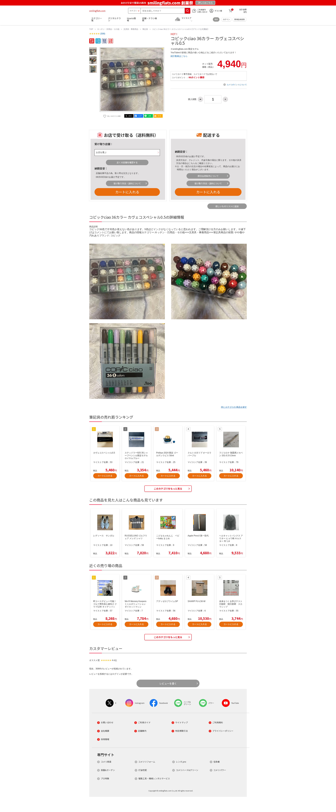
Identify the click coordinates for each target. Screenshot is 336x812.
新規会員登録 (239, 19)
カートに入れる (127, 191)
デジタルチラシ (114, 19)
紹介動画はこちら (179, 56)
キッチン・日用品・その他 (108, 29)
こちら (192, 163)
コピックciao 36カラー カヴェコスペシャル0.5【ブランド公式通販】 (180, 29)
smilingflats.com (97, 10)
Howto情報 (131, 19)
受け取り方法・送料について (127, 183)
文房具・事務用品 (131, 29)
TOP (91, 29)
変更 (216, 19)
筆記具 (145, 29)
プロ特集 (105, 778)
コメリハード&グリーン (187, 770)
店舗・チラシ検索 (149, 19)
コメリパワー (219, 770)
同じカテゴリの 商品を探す (234, 407)
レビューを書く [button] (168, 683)
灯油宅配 (142, 770)
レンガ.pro (181, 762)
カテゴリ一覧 (96, 19)
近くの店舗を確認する (127, 162)
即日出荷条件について (208, 175)
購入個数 (192, 99)
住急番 (216, 762)
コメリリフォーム (146, 762)
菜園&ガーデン (108, 770)
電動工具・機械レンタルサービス (154, 778)
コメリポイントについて (237, 85)
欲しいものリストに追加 (227, 206)
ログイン (226, 19)
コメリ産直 (106, 762)
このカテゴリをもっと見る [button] (168, 488)
